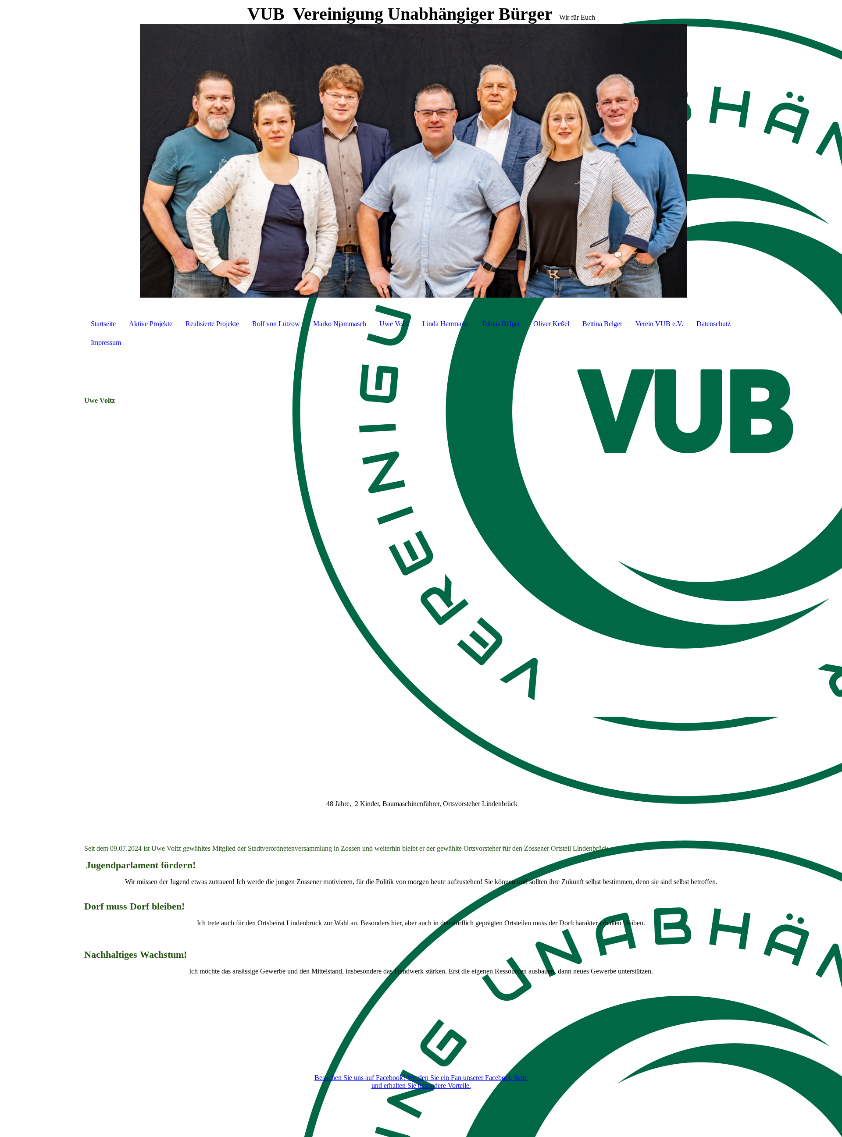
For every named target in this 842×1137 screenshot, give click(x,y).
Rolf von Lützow (276, 323)
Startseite (103, 323)
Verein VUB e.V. (659, 323)
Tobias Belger (501, 323)
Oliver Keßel (551, 323)
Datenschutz (713, 323)
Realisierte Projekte (212, 323)
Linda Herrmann (445, 323)
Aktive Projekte (150, 323)
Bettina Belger (602, 323)
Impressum (106, 342)
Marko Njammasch (339, 323)
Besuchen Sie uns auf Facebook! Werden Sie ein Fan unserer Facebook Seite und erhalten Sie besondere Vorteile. (421, 1081)
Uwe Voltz (394, 323)
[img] (421, 153)
